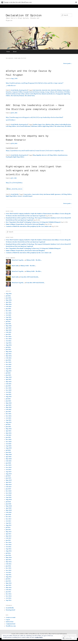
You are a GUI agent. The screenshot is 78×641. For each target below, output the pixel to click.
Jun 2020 (8, 452)
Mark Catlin (15, 265)
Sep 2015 (8, 574)
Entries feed (9, 622)
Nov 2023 (8, 364)
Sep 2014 (8, 600)
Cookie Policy (39, 637)
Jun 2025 (8, 323)
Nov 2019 (8, 467)
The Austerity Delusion (17, 95)
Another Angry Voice (39, 124)
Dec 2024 (8, 336)
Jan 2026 (8, 308)
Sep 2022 (8, 394)
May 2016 (9, 557)
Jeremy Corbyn (20, 94)
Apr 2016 (8, 559)
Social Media (14, 90)
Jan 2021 (8, 437)
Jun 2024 (8, 349)
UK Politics (68, 126)
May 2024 (9, 351)
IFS (56, 92)
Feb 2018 (8, 512)
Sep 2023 (8, 369)
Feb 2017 (8, 538)
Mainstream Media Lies (48, 94)
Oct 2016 (8, 546)
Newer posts (67, 63)
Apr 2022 (8, 405)
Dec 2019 (8, 465)
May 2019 (9, 480)
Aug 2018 (8, 499)
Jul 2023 (8, 373)
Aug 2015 (8, 577)
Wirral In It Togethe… (18, 260)
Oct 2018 (8, 495)
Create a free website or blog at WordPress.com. (25, 634)
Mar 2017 (8, 536)
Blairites (48, 124)
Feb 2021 (8, 435)
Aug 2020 (8, 448)
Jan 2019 (8, 489)
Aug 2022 (8, 396)
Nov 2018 (8, 493)
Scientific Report (27, 196)
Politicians (34, 126)
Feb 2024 (8, 358)
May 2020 (9, 454)
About (14, 51)
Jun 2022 (8, 401)
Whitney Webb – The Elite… (34, 260)
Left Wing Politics (11, 126)
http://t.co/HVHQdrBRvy (14, 183)
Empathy (38, 155)
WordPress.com (11, 626)
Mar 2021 (8, 433)
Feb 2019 (8, 487)
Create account (10, 617)
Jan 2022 (8, 411)
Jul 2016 (8, 553)
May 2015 (9, 583)
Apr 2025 (8, 328)
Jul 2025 (8, 321)
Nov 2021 (8, 416)
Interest (44, 155)
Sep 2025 (8, 317)
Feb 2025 (8, 332)
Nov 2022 (8, 390)
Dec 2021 (8, 414)
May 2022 (9, 403)
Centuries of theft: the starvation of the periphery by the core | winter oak (28, 226)
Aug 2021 (8, 422)
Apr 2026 (8, 302)
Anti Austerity (37, 90)
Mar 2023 (8, 381)
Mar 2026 (8, 304)
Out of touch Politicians (23, 126)
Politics (40, 126)
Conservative (27, 194)
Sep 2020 (8, 446)
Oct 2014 (8, 598)
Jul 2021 (8, 424)
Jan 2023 (8, 386)
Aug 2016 (8, 551)
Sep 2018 (8, 497)
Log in (8, 619)
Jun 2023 (8, 375)
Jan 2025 (8, 334)
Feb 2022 (8, 409)
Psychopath (9, 157)
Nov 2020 (8, 441)
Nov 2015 (8, 570)
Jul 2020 (8, 450)
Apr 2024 (8, 354)
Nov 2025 (8, 313)
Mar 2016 (8, 562)
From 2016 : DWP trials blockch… (30, 277)
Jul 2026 (8, 296)
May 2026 (9, 300)
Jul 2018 (8, 502)
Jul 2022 (8, 399)
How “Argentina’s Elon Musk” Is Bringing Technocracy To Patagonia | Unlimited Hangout (33, 222)
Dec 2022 (8, 388)
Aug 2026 (8, 293)
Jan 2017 (8, 540)
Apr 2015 (8, 585)
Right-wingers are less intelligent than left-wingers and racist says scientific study (33, 170)
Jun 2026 (8, 298)
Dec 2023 (8, 362)
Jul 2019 (8, 476)
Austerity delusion (56, 90)
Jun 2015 (8, 581)
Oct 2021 (8, 418)
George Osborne (50, 92)
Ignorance (58, 194)
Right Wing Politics (48, 126)
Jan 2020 (8, 463)
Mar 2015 (8, 587)
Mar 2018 (8, 510)
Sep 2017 (8, 523)
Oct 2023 (8, 366)
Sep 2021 (8, 420)
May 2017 (9, 531)
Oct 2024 (8, 341)
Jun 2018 (8, 504)
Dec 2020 (8, 439)
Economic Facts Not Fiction (31, 92)
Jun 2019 (8, 478)
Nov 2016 (8, 544)
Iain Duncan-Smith (49, 194)
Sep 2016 (8, 549)
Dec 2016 (8, 542)
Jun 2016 (8, 555)
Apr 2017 (8, 534)
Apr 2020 (8, 456)
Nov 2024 (8, 338)
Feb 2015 (8, 589)
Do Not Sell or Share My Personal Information (53, 634)
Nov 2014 (8, 596)
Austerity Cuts (46, 90)
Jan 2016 (8, 566)
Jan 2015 (8, 592)
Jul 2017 (8, 527)
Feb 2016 (8, 564)
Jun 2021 (8, 426)
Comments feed (10, 624)
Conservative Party (37, 194)
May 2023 (9, 377)
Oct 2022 (8, 392)
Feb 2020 (8, 461)
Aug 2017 (8, 525)
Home (8, 51)
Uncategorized (23, 90)
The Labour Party (30, 95)
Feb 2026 (8, 306)
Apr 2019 (8, 482)
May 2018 (9, 506)
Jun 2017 (8, 529)
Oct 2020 (8, 444)
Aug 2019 (8, 474)
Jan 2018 (8, 514)
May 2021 (9, 429)
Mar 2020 (8, 459)
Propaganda (59, 94)
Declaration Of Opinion (24, 15)
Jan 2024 (8, 360)
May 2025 (9, 326)
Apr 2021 (8, 431)
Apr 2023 (8, 379)
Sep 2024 (8, 343)
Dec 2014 (8, 594)
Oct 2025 (8, 315)
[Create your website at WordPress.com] (39, 2)
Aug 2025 (8, 319)
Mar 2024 (8, 356)
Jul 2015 (8, 579)
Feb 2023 (8, 384)
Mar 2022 (8, 407)
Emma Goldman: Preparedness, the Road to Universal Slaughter (25, 224)
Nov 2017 (8, 519)
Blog (52, 124)
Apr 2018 (8, 508)
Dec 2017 (8, 516)
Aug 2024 (8, 345)
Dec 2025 (8, 311)
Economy (42, 92)
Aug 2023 (8, 371)
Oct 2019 (8, 469)
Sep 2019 (8, 471)
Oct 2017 (8, 521)
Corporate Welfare (17, 92)
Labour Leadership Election (33, 94)
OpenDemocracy (62, 155)
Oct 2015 (8, 572)
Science (20, 196)
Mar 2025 (8, 330)
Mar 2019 (8, 484)
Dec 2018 (8, 491)
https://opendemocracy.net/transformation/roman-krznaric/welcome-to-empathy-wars (35, 150)
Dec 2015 (8, 568)
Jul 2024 (8, 347)
